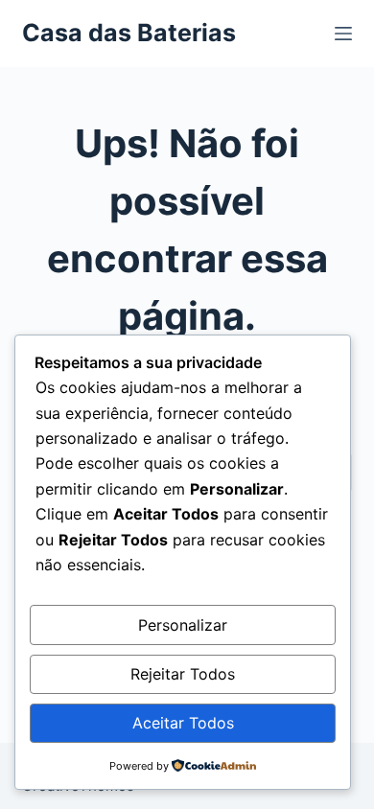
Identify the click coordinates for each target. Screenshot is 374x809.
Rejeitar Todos (182, 673)
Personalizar (182, 625)
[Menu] (343, 33)
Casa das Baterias (129, 32)
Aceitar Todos (183, 722)
